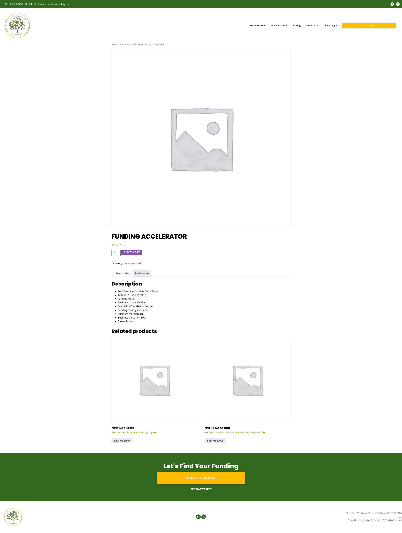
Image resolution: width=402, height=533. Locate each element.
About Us (310, 25)
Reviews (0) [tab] (142, 273)
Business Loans (258, 25)
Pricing (297, 25)
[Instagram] (398, 4)
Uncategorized (128, 44)
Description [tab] (123, 273)
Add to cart (132, 252)
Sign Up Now (122, 440)
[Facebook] (392, 4)
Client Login (330, 25)
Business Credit (279, 25)
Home (114, 44)
